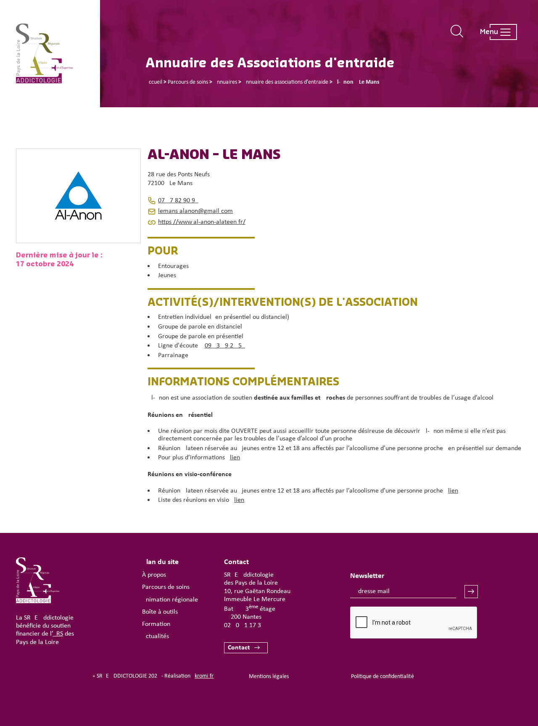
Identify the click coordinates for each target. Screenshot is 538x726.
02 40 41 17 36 (244, 625)
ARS (58, 634)
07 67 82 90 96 (178, 200)
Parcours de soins (166, 587)
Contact (239, 647)
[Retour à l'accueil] (58, 53)
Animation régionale (170, 599)
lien (235, 457)
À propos (154, 575)
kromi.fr (204, 676)
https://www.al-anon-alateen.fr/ (201, 222)
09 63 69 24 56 (225, 345)
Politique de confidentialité (382, 676)
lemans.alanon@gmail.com (195, 211)
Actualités (155, 636)
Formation (156, 624)
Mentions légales (269, 676)
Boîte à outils (160, 612)
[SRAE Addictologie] (37, 601)
